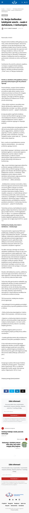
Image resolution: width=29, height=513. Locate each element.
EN (24, 2)
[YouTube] (16, 499)
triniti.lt (10, 37)
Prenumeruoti (13, 415)
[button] (2, 2)
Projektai (4, 503)
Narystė (7, 505)
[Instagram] (19, 499)
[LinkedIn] (13, 499)
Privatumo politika (14, 510)
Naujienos (9, 9)
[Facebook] (9, 499)
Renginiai (10, 503)
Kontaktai (21, 505)
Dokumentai (14, 505)
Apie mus (23, 503)
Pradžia (3, 9)
